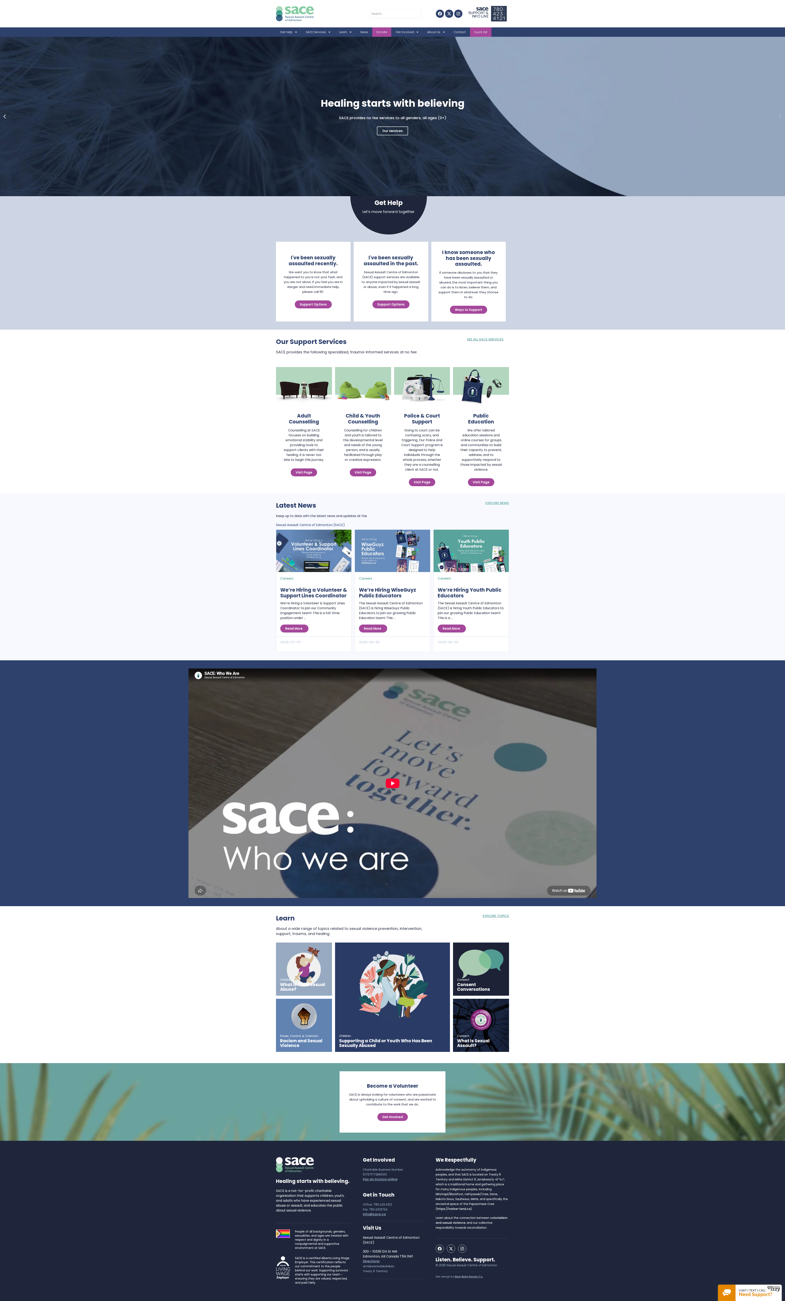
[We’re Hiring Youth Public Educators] (471, 550)
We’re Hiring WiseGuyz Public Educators (387, 593)
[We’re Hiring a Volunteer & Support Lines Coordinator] (313, 550)
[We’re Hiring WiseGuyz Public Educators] (392, 550)
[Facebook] (440, 14)
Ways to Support (468, 310)
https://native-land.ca (454, 1209)
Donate (381, 32)
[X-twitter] (449, 14)
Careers (287, 578)
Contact (460, 32)
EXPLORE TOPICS (496, 916)
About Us (433, 32)
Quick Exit (480, 32)
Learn (343, 32)
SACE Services (316, 32)
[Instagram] (458, 14)
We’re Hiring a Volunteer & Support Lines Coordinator (313, 593)
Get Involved (405, 32)
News (364, 32)
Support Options (313, 304)
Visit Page (304, 472)
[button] (4, 116)
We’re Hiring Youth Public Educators (469, 593)
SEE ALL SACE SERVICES (485, 339)
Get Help (286, 32)
